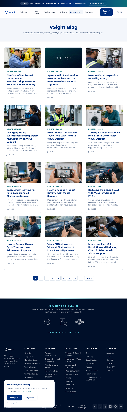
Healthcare (70, 388)
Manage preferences (14, 403)
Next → (89, 278)
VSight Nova (29, 356)
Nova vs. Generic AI (32, 363)
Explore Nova (96, 3)
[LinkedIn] (110, 406)
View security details (62, 333)
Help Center (91, 374)
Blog (88, 353)
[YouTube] (121, 406)
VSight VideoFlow (31, 374)
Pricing (63, 12)
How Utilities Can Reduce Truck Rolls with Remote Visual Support (62, 135)
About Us (110, 353)
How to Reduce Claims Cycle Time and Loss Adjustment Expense (20, 247)
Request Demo (106, 12)
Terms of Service (57, 406)
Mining (68, 378)
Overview (28, 353)
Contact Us (111, 367)
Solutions (24, 12)
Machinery (69, 385)
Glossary (89, 356)
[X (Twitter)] (100, 406)
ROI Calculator (92, 370)
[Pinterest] (115, 406)
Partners (110, 363)
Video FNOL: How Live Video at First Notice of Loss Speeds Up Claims (60, 247)
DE (121, 12)
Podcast (89, 367)
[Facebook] (95, 406)
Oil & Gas (69, 381)
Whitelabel (28, 377)
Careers (110, 360)
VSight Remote (30, 367)
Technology (49, 12)
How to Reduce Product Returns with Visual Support (61, 193)
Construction (70, 392)
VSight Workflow (31, 370)
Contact (70, 406)
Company (89, 12)
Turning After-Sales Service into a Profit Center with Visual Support (104, 135)
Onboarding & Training (51, 375)
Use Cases (36, 12)
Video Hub (90, 363)
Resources (74, 12)
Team (109, 356)
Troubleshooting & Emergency (52, 360)
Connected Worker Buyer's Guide (93, 378)
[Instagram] (105, 406)
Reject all (30, 397)
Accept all (14, 397)
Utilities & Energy (72, 371)
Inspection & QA (51, 371)
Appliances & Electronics (70, 366)
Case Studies (91, 360)
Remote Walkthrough (50, 354)
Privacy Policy (26, 391)
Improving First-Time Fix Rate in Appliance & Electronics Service (21, 193)
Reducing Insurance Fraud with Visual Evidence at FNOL (103, 193)
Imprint (110, 370)
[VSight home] (10, 12)
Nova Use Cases (31, 360)
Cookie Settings (82, 406)
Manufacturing (71, 374)
